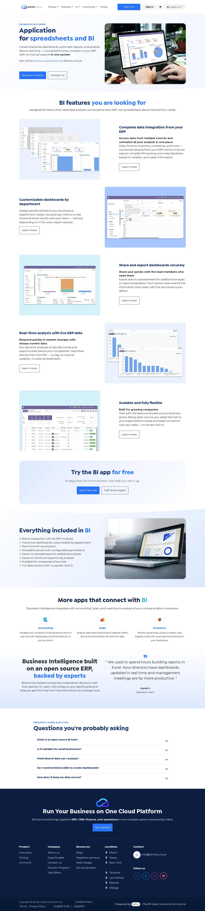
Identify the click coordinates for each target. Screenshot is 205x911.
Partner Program (59, 867)
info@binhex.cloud (154, 854)
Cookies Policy (83, 901)
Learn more (129, 166)
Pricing (23, 857)
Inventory (159, 628)
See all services (86, 867)
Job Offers (54, 872)
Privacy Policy (37, 906)
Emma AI (25, 862)
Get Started (102, 827)
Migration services (88, 857)
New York (115, 862)
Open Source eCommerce (168, 904)
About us (54, 852)
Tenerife (114, 872)
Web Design (84, 862)
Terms (23, 906)
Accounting (45, 628)
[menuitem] (53, 7)
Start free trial (88, 490)
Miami (113, 852)
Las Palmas (116, 877)
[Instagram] (154, 875)
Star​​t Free (129, 7)
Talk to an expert (115, 490)
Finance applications (46, 60)
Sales (102, 628)
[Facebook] (137, 875)
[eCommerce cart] (160, 7)
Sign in (149, 7)
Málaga (114, 887)
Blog (79, 852)
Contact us (57, 75)
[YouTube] (163, 875)
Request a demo (33, 75)
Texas (113, 857)
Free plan (25, 852)
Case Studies (56, 857)
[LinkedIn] (146, 875)
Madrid (113, 882)
